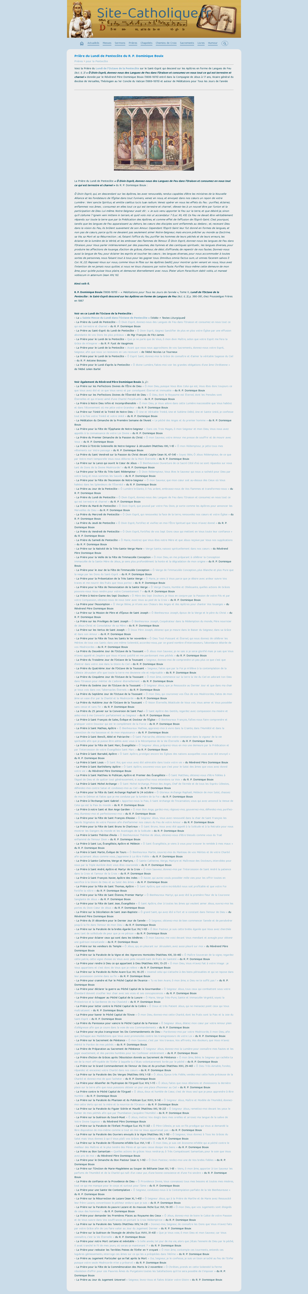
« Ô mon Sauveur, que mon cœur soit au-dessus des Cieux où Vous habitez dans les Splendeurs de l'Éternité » (149, 482)
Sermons (120, 43)
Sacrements (187, 43)
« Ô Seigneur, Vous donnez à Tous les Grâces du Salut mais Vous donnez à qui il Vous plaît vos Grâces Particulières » (151, 1137)
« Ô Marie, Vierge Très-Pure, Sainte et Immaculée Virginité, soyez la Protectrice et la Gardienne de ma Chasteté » (149, 1000)
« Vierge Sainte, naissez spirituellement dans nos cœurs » (177, 549)
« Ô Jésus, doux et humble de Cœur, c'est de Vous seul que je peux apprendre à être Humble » (153, 1094)
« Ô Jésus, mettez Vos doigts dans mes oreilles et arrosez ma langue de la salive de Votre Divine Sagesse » (151, 1119)
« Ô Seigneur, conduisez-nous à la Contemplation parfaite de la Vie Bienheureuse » (180, 1190)
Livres (201, 43)
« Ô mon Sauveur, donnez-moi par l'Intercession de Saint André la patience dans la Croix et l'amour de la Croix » (152, 871)
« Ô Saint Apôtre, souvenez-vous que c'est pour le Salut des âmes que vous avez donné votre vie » (150, 769)
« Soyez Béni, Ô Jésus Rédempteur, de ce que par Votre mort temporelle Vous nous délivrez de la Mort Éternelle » (152, 457)
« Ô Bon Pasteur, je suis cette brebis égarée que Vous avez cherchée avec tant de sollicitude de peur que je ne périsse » (152, 931)
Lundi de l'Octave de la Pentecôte (117, 68)
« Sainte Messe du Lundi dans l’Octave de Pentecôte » (115, 318)
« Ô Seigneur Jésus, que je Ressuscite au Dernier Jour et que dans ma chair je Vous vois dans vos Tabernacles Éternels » (153, 688)
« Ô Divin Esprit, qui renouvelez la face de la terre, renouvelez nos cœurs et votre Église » (175, 514)
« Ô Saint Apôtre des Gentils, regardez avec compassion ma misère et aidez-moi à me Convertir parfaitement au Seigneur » (151, 713)
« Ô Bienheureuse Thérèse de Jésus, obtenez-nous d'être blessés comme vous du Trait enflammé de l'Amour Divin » (148, 837)
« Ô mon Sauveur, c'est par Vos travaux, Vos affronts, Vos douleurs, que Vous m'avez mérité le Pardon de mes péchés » (151, 1042)
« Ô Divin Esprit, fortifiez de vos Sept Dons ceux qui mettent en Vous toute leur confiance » (176, 531)
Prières (133, 43)
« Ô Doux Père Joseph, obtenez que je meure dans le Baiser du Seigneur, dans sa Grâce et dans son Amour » (152, 632)
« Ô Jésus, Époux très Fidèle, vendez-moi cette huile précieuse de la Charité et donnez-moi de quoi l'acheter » (153, 1077)
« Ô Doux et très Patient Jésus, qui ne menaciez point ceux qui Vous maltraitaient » (151, 1008)
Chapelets (146, 43)
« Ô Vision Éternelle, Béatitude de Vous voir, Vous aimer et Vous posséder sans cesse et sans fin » (153, 705)
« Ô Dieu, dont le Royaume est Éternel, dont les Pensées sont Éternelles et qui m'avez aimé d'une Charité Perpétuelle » (148, 397)
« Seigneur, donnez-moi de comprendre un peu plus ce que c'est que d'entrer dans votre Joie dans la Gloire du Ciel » (150, 662)
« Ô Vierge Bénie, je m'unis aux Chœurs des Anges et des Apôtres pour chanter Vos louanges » (168, 604)
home (81, 43)
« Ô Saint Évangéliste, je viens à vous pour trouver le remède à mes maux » (187, 844)
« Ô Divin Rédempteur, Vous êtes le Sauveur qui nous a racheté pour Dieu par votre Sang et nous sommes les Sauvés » (152, 474)
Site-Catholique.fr (154, 14)
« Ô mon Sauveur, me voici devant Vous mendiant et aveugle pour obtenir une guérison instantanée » (153, 940)
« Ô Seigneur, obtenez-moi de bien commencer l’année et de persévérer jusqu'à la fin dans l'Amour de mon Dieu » (153, 923)
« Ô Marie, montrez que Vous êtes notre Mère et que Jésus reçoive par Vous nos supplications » (153, 542)
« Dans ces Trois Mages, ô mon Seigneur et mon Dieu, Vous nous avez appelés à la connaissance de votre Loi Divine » (151, 431)
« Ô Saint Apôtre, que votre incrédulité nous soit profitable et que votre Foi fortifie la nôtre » (150, 889)
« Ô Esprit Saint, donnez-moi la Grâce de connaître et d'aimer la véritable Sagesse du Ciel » (153, 358)
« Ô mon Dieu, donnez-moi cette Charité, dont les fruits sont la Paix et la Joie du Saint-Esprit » (153, 1017)
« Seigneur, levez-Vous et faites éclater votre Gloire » (158, 1280)
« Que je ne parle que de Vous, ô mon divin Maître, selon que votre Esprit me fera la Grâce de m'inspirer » (150, 341)
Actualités (93, 43)
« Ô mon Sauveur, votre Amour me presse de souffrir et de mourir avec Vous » (152, 440)
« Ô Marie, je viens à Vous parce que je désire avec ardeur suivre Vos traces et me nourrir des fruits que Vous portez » (150, 581)
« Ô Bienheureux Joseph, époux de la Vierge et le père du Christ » (189, 613)
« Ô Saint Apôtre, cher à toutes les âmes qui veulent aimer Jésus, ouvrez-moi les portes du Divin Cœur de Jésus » (153, 906)
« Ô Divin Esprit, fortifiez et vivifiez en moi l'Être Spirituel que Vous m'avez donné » (166, 523)
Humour (213, 43)
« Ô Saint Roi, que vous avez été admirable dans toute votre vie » (144, 762)
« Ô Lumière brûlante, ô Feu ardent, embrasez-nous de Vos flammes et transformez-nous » (173, 489)
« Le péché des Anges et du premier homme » (180, 420)
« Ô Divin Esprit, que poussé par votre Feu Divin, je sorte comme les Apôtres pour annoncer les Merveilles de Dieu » (153, 508)
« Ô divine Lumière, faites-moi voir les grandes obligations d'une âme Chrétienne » (180, 365)
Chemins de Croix (166, 43)
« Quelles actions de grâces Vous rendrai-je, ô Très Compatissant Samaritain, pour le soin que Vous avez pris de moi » (152, 1154)
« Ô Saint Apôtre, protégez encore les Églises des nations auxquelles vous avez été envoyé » (174, 754)
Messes (107, 43)
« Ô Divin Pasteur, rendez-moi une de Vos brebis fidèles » (181, 1160)
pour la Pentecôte (97, 61)
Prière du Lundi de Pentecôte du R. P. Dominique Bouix (118, 56)
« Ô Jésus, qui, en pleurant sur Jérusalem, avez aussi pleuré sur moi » (163, 946)
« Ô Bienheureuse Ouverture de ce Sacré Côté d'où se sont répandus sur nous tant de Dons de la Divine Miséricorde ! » (153, 465)
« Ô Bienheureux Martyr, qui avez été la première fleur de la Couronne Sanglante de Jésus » (152, 897)
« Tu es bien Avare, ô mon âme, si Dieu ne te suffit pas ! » (183, 980)
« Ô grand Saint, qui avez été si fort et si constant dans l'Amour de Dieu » (182, 912)
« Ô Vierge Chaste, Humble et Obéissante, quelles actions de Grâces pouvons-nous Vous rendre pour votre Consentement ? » (152, 589)
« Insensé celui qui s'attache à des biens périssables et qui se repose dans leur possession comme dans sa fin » (153, 974)
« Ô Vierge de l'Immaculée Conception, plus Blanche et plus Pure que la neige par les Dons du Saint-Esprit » (153, 572)
